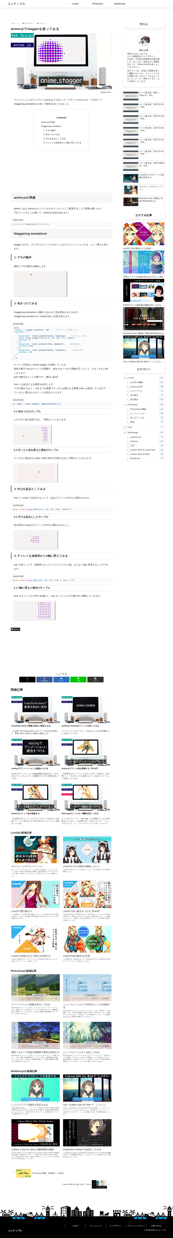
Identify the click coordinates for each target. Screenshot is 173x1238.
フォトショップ (96, 1226)
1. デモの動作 (49, 130)
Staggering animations (51, 126)
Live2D (75, 1226)
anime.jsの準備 (48, 122)
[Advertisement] (61, 171)
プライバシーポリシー (136, 1226)
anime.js (16, 629)
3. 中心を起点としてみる (54, 138)
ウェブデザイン (116, 1226)
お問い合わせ (156, 1226)
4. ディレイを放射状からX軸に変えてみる (62, 142)
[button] (95, 679)
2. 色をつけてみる (51, 134)
